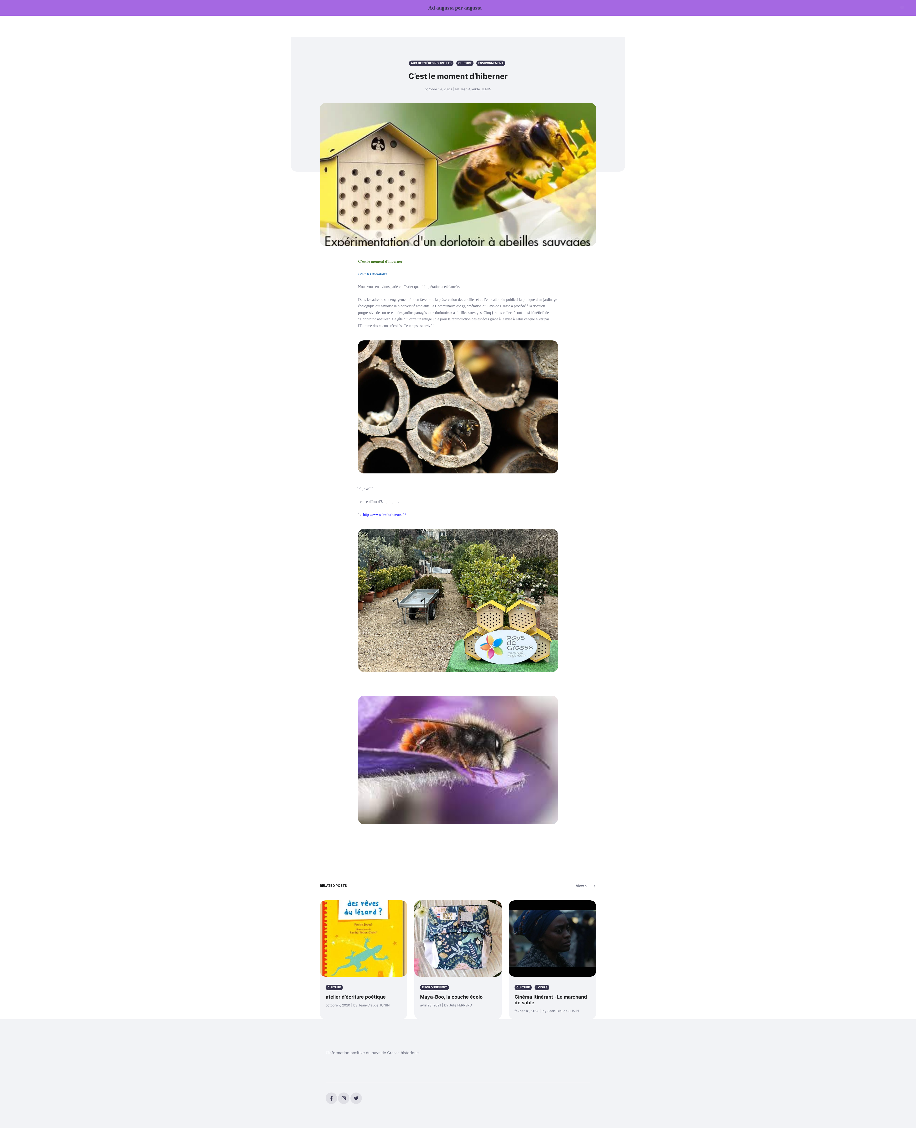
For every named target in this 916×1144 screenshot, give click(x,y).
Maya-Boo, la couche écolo (451, 997)
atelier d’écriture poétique (356, 997)
